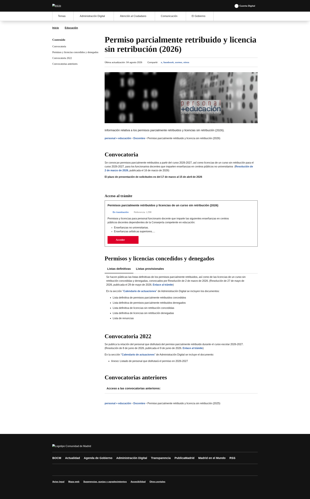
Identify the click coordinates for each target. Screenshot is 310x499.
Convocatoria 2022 (62, 58)
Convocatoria (59, 46)
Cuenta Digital (247, 6)
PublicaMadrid (184, 458)
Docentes (139, 138)
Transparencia (161, 458)
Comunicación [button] (169, 16)
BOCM (56, 458)
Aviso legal (58, 481)
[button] (123, 240)
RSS (232, 458)
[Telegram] (134, 469)
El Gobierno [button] (198, 16)
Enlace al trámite (163, 284)
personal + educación (118, 138)
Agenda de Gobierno (98, 458)
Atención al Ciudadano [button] (133, 16)
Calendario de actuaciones (139, 291)
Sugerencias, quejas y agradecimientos (105, 481)
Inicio (55, 27)
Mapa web (73, 481)
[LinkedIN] (95, 469)
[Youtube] (85, 469)
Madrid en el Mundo (212, 458)
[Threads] (144, 469)
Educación (71, 27)
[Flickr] (124, 469)
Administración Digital (131, 458)
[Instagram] (66, 469)
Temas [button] (62, 16)
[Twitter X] (76, 469)
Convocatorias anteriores (65, 63)
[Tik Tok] (114, 469)
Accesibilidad (138, 481)
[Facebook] (56, 469)
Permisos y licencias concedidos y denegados (75, 52)
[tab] (149, 269)
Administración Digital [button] (92, 16)
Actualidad (72, 458)
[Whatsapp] (105, 469)
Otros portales (157, 481)
